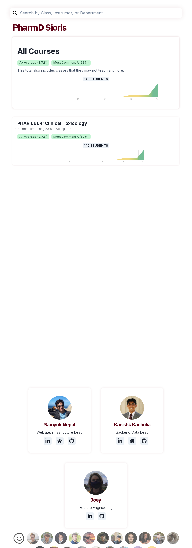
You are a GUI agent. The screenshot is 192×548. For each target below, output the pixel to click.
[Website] (60, 441)
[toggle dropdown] (16, 129)
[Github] (72, 441)
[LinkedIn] (48, 441)
